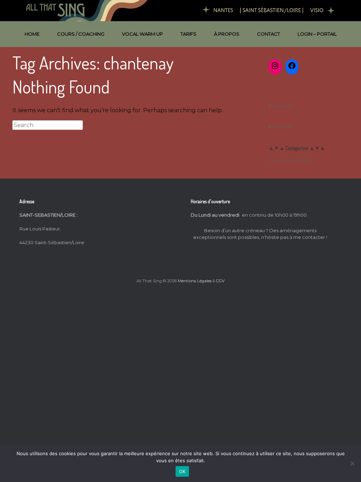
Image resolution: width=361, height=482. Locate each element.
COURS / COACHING (80, 34)
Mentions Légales (195, 280)
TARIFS (188, 34)
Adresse (283, 106)
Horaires (283, 126)
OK (182, 471)
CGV (220, 280)
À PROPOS (226, 34)
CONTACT (268, 34)
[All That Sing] (180, 10)
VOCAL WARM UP (142, 34)
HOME (32, 34)
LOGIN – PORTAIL (317, 34)
